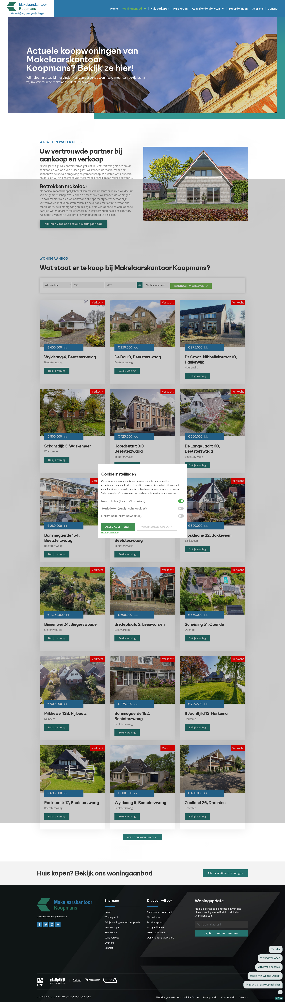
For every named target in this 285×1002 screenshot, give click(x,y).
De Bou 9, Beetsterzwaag (137, 356)
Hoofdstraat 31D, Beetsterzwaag (129, 449)
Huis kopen (180, 8)
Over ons (257, 8)
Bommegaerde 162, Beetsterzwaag (132, 716)
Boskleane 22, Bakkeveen (208, 535)
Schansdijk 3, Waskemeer (67, 446)
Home (114, 8)
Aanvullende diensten (206, 8)
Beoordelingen (238, 8)
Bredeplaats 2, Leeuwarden (139, 624)
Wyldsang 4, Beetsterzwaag (70, 356)
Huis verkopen (160, 8)
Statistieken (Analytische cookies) (124, 508)
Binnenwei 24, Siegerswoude (70, 624)
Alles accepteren (117, 526)
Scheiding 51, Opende (204, 624)
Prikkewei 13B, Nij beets (65, 713)
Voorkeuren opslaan (157, 526)
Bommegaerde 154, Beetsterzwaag (62, 538)
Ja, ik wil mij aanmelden (221, 933)
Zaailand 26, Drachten (205, 802)
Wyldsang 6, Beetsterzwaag (140, 802)
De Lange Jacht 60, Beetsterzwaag (202, 449)
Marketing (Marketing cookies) (121, 516)
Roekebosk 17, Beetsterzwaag (71, 802)
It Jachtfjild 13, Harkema (206, 713)
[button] (191, 286)
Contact (273, 8)
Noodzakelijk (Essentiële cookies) (123, 501)
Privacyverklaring (110, 532)
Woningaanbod (132, 8)
